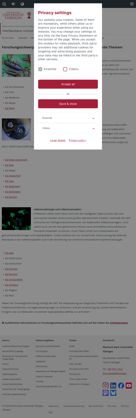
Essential (50, 69)
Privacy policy (77, 140)
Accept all (68, 84)
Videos (73, 69)
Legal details (58, 140)
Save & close (68, 103)
